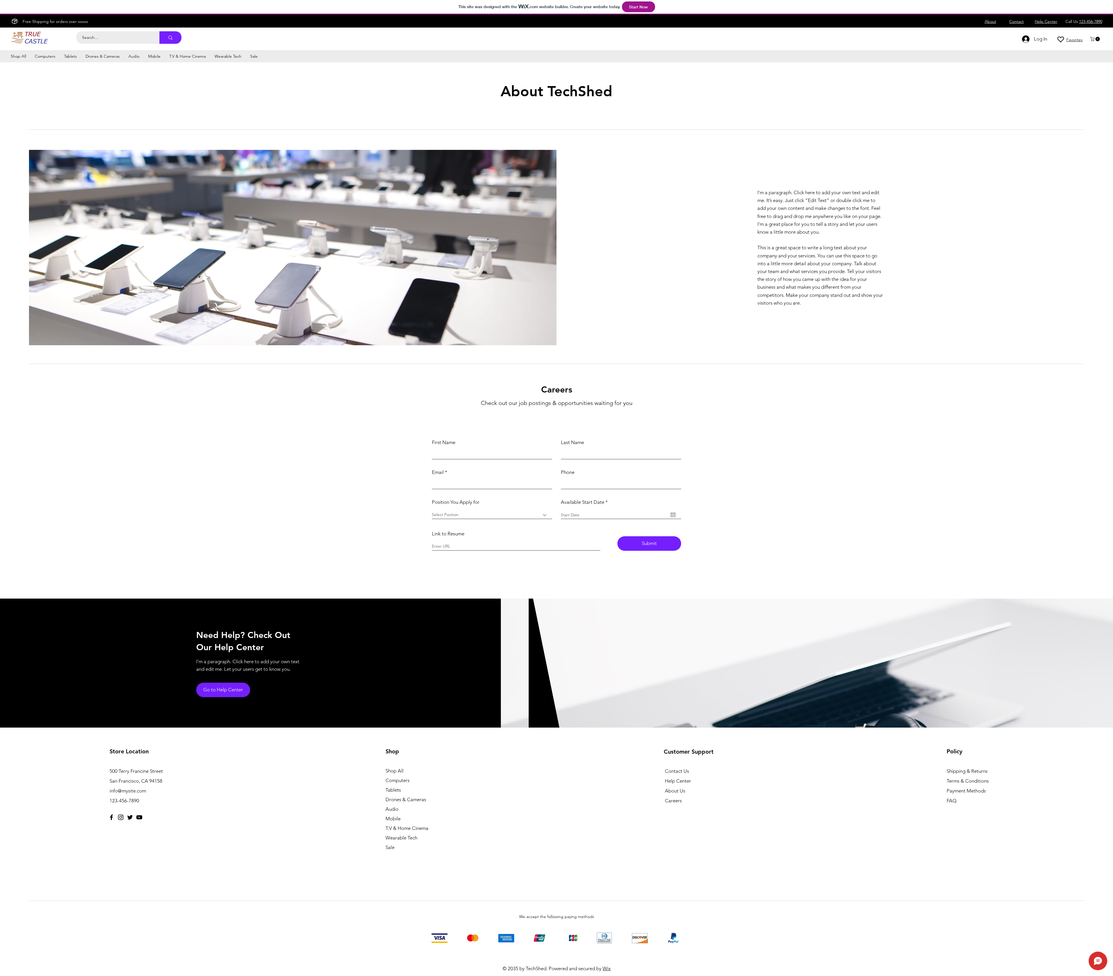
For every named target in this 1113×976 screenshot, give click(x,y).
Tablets (393, 790)
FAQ (951, 801)
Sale (389, 847)
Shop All (394, 771)
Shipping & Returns (967, 771)
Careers (673, 801)
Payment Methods (967, 791)
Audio (392, 809)
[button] (1095, 39)
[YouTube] (139, 817)
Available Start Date (585, 502)
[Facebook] (111, 817)
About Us (675, 791)
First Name (443, 442)
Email (438, 472)
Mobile (393, 818)
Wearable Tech (401, 838)
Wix (607, 968)
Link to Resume (448, 533)
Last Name (572, 442)
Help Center (678, 781)
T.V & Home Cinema (406, 828)
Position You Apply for (455, 502)
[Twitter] (130, 817)
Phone (567, 472)
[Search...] (170, 37)
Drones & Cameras (405, 799)
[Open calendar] (673, 514)
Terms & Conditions (968, 781)
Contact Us (677, 771)
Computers (397, 780)
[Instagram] (120, 817)
